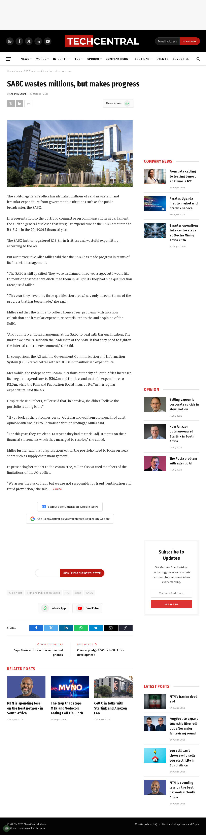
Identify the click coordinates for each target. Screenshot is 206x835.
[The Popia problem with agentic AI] (155, 463)
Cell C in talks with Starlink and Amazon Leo (110, 708)
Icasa (78, 592)
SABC (89, 592)
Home (10, 71)
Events (162, 59)
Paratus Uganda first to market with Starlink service (184, 203)
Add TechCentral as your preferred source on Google (73, 519)
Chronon (40, 828)
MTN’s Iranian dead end (183, 699)
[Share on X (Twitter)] (11, 103)
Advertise (181, 59)
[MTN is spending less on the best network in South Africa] (26, 687)
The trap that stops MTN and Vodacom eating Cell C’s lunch (67, 708)
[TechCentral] (103, 41)
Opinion (93, 59)
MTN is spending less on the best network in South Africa (25, 708)
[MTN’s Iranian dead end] (155, 701)
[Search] (198, 59)
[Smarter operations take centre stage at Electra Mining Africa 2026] (155, 230)
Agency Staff (18, 93)
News (25, 59)
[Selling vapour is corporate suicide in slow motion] (155, 404)
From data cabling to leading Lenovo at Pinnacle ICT (183, 176)
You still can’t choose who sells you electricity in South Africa (182, 758)
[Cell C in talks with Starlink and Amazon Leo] (113, 687)
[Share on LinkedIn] (19, 103)
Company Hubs (117, 59)
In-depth (60, 59)
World (41, 59)
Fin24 (57, 489)
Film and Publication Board (43, 592)
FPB (67, 592)
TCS (77, 59)
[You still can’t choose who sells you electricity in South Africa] (155, 755)
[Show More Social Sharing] (28, 103)
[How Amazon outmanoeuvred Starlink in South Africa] (155, 431)
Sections (142, 59)
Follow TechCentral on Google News (73, 506)
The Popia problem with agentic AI (183, 460)
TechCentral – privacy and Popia (180, 824)
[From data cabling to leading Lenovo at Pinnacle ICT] (155, 176)
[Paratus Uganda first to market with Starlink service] (155, 203)
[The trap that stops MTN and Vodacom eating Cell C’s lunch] (70, 687)
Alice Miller (15, 592)
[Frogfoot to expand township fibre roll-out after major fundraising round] (155, 723)
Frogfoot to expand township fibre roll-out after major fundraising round (184, 726)
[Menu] (8, 59)
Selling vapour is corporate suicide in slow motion (184, 404)
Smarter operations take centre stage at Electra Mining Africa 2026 (184, 232)
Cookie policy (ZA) (146, 824)
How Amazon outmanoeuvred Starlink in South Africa (182, 433)
